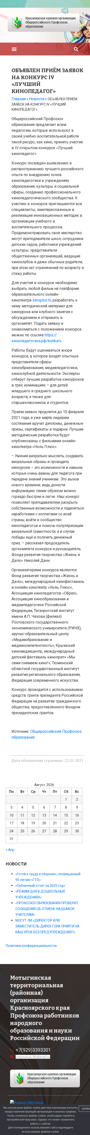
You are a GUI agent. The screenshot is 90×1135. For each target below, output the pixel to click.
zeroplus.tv (41, 300)
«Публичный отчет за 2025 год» (40, 886)
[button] (14, 49)
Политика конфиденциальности (31, 946)
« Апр (10, 850)
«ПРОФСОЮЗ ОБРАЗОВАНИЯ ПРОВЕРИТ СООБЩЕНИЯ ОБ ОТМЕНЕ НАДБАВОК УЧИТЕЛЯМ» (46, 909)
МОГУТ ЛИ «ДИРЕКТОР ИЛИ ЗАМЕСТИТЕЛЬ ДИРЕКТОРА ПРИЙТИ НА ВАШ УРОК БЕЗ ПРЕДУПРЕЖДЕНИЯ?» (47, 926)
